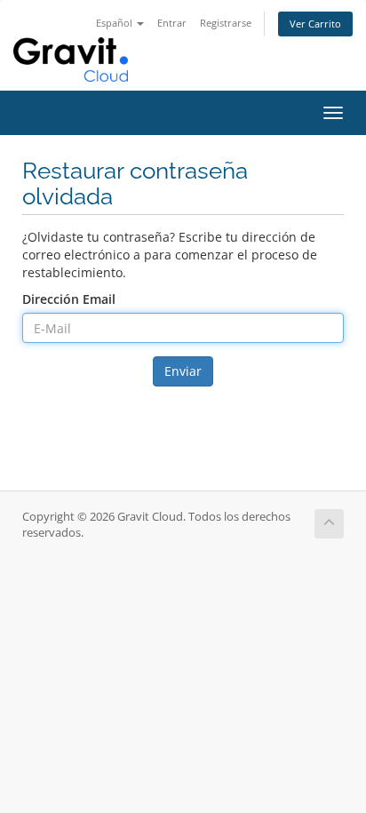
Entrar (172, 22)
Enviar (183, 371)
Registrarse (225, 22)
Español (115, 22)
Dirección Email (68, 299)
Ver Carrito (315, 23)
